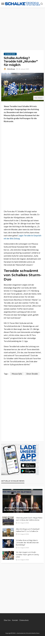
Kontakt (15, 620)
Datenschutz (24, 620)
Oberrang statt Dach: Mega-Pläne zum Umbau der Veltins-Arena (29, 519)
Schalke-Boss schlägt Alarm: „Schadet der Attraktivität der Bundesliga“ (27, 542)
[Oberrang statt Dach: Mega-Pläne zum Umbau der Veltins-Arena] (8, 521)
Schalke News (10, 54)
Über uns (7, 620)
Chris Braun (11, 69)
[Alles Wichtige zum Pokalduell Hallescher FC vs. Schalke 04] (8, 532)
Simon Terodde (32, 374)
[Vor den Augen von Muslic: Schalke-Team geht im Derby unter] (8, 555)
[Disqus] (22, 406)
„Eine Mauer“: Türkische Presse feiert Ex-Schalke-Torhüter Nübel (21, 509)
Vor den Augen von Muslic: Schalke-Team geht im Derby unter (27, 554)
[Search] (42, 4)
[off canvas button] (2, 4)
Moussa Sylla (17, 374)
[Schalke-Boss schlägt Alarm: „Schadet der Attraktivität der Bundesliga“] (8, 543)
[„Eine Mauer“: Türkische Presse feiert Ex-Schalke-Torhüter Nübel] (22, 501)
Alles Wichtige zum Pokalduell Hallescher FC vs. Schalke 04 (27, 530)
